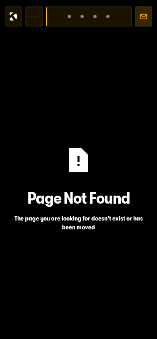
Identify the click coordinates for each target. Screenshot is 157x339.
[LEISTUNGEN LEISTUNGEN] (82, 16)
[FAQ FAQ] (107, 16)
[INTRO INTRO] (69, 16)
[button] (34, 16)
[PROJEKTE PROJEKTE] (95, 16)
